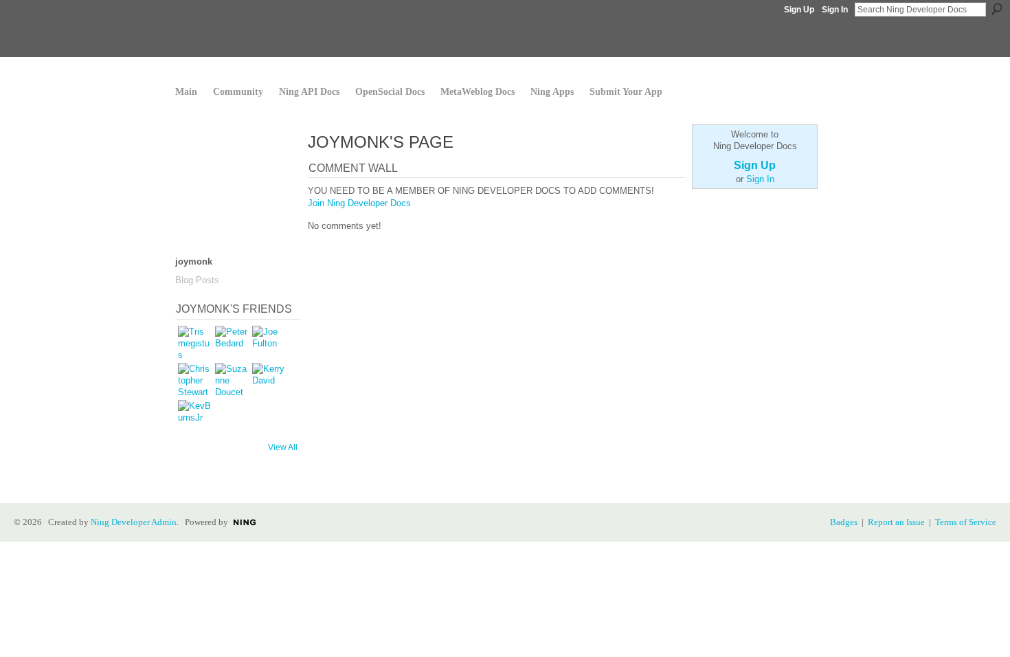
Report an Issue (896, 522)
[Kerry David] (268, 379)
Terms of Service (965, 522)
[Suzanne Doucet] (231, 379)
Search (996, 9)
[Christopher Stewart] (194, 379)
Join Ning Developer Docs (359, 203)
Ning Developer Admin (134, 522)
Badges (843, 522)
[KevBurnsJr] (194, 416)
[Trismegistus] (194, 342)
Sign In (835, 9)
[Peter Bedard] (231, 342)
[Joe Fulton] (268, 342)
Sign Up (799, 9)
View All (283, 447)
